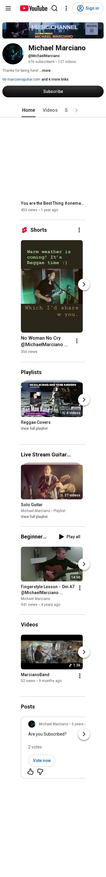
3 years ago (81, 724)
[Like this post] (30, 771)
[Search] (54, 8)
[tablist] (53, 110)
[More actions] (79, 230)
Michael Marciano (35, 511)
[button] (76, 110)
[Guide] (8, 8)
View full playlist (34, 429)
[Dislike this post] (40, 771)
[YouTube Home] (33, 8)
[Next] (84, 284)
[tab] (28, 110)
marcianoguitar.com (23, 79)
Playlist (59, 511)
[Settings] (66, 8)
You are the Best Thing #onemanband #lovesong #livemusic (53, 203)
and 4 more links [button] (55, 79)
